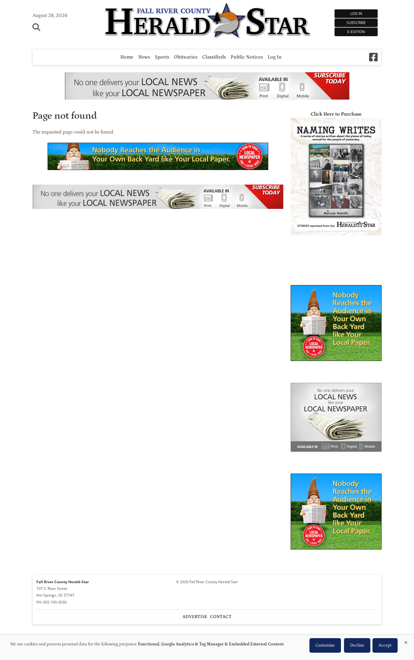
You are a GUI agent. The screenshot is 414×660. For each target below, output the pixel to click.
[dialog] (207, 647)
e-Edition (356, 31)
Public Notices (247, 57)
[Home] (207, 21)
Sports (162, 57)
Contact (221, 616)
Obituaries (185, 57)
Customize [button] (325, 645)
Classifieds (214, 57)
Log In (356, 13)
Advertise (194, 616)
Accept (385, 645)
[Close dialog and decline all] (405, 641)
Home (126, 57)
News (144, 57)
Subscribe (356, 22)
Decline (357, 645)
